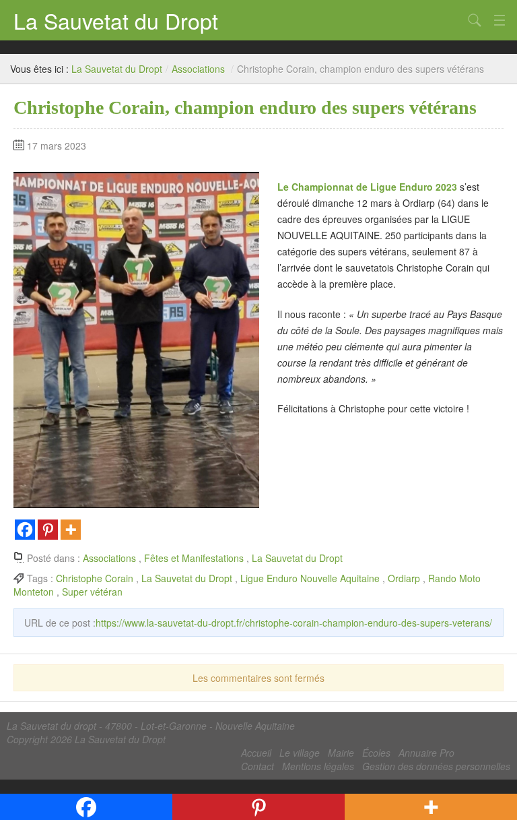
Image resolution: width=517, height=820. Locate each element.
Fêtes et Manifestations (194, 558)
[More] (71, 529)
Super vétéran (92, 591)
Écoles (376, 752)
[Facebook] (25, 529)
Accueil (256, 752)
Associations (198, 68)
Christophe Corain (94, 578)
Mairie (341, 752)
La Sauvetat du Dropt (115, 20)
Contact (257, 766)
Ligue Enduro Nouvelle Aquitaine (310, 578)
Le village (299, 752)
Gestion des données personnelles (436, 766)
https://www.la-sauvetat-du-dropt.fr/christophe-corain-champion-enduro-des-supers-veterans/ (294, 622)
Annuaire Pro (426, 752)
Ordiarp (404, 578)
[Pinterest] (48, 529)
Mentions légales (318, 766)
